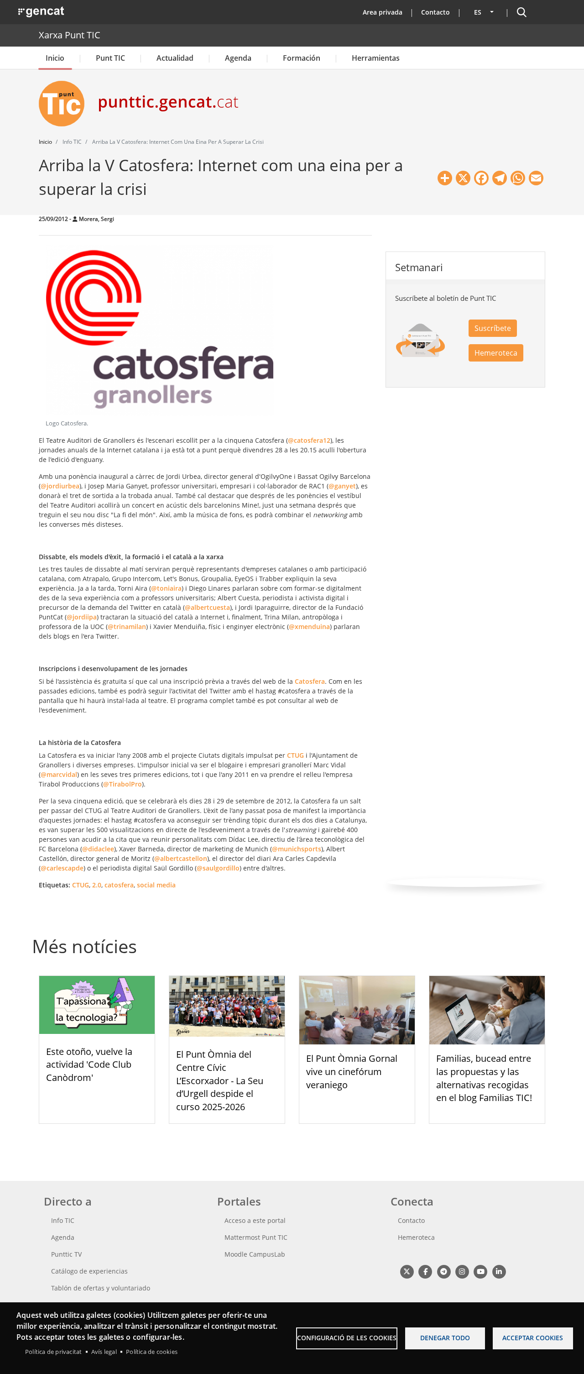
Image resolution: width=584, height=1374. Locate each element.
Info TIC (62, 1220)
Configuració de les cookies (346, 1337)
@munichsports (296, 848)
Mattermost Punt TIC (255, 1237)
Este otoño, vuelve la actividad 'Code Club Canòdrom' (89, 1064)
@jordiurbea (60, 486)
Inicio (55, 58)
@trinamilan (127, 626)
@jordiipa (82, 617)
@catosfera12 (309, 440)
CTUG (295, 755)
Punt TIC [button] (110, 58)
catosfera (119, 885)
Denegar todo (445, 1337)
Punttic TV (66, 1254)
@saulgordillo (218, 868)
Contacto (435, 12)
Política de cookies (151, 1352)
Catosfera (310, 681)
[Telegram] (443, 1271)
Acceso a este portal (255, 1220)
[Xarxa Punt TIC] (65, 103)
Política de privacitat (53, 1352)
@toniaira (166, 588)
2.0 (96, 885)
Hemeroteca (495, 353)
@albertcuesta (207, 607)
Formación (301, 58)
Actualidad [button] (174, 58)
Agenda (238, 58)
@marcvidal (59, 774)
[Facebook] (425, 1271)
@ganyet (342, 486)
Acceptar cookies (532, 1337)
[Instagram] (462, 1271)
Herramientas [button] (376, 58)
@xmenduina (309, 626)
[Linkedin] (498, 1271)
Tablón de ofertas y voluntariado (100, 1288)
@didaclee (98, 848)
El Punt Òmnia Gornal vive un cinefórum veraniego (351, 1071)
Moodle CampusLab (254, 1254)
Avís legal (104, 1352)
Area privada (382, 12)
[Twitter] (406, 1271)
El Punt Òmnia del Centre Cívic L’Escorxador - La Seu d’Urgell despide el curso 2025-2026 (219, 1080)
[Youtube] (480, 1271)
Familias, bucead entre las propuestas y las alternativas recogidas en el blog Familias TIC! (484, 1078)
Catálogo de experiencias (89, 1271)
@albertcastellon (180, 858)
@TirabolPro (122, 784)
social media (156, 885)
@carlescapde (62, 868)
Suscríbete (492, 328)
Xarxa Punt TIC (69, 35)
